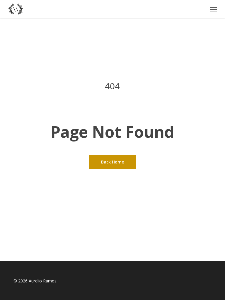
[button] (213, 9)
